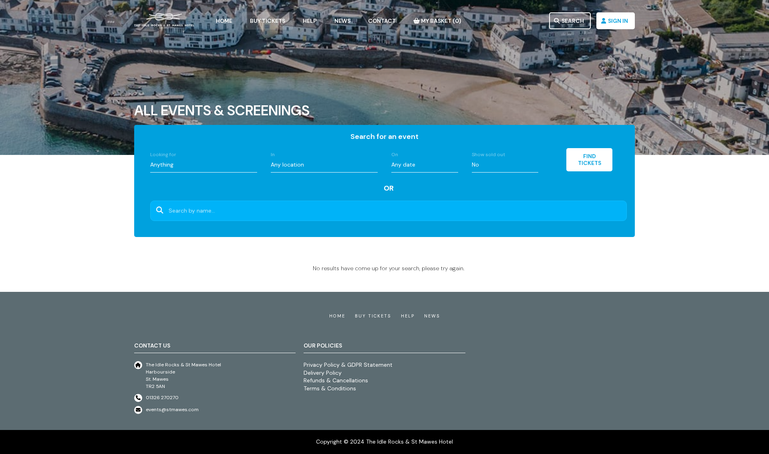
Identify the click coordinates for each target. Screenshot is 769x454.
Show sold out (488, 154)
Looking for (163, 154)
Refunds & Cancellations (336, 380)
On (394, 154)
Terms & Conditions (330, 388)
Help (408, 316)
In (273, 154)
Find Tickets (589, 160)
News (432, 316)
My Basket (440, 20)
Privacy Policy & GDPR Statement (348, 364)
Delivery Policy (323, 372)
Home (337, 316)
